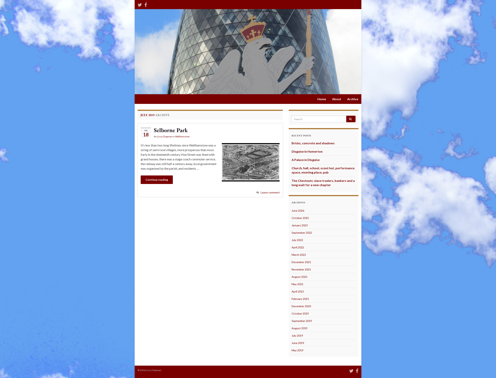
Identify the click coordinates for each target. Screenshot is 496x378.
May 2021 (297, 284)
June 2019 (298, 343)
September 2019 (302, 320)
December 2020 (301, 306)
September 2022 (302, 232)
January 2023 (300, 225)
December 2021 (301, 262)
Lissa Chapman (164, 136)
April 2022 (298, 247)
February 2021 (300, 298)
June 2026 (298, 210)
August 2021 (299, 276)
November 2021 (301, 269)
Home (321, 99)
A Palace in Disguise (306, 160)
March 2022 (299, 254)
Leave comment (270, 192)
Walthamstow (182, 136)
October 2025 (300, 218)
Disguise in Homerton (307, 151)
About (336, 99)
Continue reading (157, 179)
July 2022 (297, 240)
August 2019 (299, 328)
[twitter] (140, 4)
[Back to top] (487, 369)
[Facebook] (145, 4)
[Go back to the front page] (248, 51)
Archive (352, 99)
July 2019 (297, 335)
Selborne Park (171, 130)
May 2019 (297, 350)
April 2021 (298, 291)
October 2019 (300, 313)
